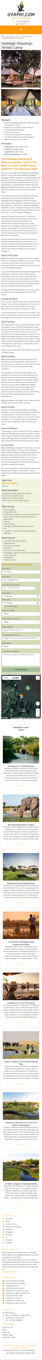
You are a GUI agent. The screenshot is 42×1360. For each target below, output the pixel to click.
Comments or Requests (10, 652)
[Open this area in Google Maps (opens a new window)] (5, 717)
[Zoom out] (38, 715)
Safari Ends (6, 600)
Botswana (10, 37)
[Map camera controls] (38, 703)
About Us (9, 1219)
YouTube (9, 1235)
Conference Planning (13, 1227)
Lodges (17, 37)
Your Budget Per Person (10, 635)
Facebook (9, 1229)
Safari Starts (6, 593)
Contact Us (22, 24)
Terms (39, 718)
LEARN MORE (21, 785)
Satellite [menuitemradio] (15, 678)
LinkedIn (9, 1243)
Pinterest (9, 1240)
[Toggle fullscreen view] (38, 678)
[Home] (21, 6)
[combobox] (4, 588)
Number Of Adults (8, 611)
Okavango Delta (26, 37)
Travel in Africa (11, 1224)
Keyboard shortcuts (15, 718)
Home (2, 37)
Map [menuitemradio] (6, 678)
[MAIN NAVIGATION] (21, 30)
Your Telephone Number (11, 585)
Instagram (9, 1232)
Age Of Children (7, 627)
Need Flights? (7, 643)
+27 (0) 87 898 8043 (22, 22)
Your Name (6, 569)
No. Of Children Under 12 (11, 619)
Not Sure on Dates (10, 606)
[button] (21, 695)
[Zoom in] (38, 711)
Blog (7, 1221)
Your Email (5, 577)
